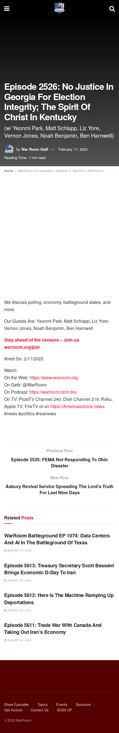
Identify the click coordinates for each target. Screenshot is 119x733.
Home (8, 170)
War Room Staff (34, 149)
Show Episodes (16, 704)
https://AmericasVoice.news (77, 406)
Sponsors (83, 704)
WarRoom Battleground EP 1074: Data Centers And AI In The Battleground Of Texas (57, 539)
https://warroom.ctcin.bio (53, 392)
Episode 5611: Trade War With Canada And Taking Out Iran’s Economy (53, 628)
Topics (42, 704)
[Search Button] (112, 8)
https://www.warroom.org (54, 377)
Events (62, 704)
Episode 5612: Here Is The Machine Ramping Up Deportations (58, 598)
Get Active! (13, 710)
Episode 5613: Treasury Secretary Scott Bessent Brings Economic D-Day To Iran (59, 569)
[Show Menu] (6, 8)
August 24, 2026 (19, 550)
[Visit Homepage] (59, 8)
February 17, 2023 (72, 149)
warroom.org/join (22, 347)
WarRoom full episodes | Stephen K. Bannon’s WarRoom (60, 170)
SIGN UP (64, 710)
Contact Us (40, 710)
